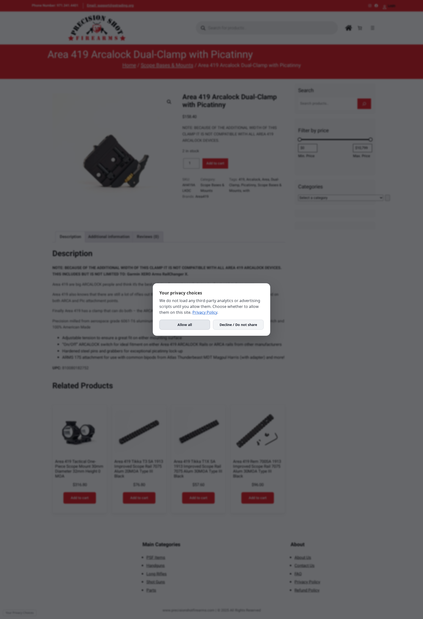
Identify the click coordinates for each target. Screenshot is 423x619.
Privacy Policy (204, 312)
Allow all (184, 324)
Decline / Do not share (238, 324)
